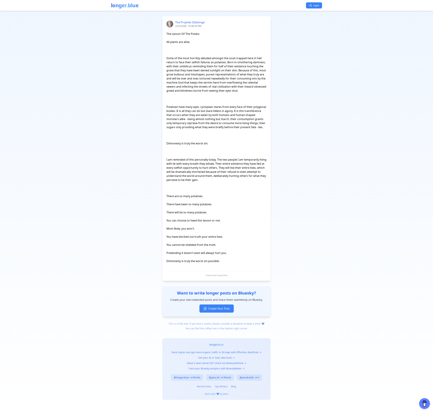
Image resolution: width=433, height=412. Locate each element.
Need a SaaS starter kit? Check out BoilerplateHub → (216, 363)
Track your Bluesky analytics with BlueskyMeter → (216, 368)
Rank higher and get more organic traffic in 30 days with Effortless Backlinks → (216, 352)
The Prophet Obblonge (190, 22)
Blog (233, 386)
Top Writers (221, 386)
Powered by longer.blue (216, 275)
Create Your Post (219, 308)
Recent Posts (204, 386)
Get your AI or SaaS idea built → (216, 357)
